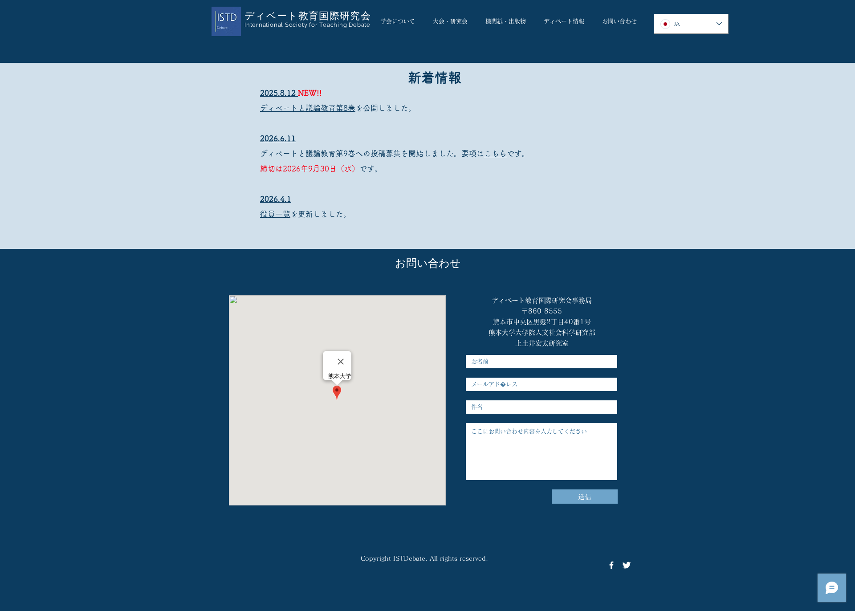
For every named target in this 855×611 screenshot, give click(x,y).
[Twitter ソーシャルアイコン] (626, 565)
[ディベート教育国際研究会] (611, 565)
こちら (495, 153)
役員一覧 (275, 214)
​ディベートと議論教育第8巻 (307, 108)
